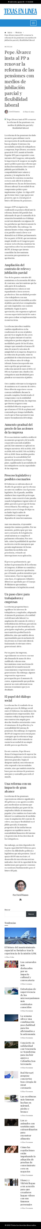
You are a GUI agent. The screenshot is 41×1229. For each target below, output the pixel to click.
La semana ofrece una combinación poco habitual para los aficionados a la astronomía (27, 1024)
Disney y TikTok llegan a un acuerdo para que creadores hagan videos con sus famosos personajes (27, 1192)
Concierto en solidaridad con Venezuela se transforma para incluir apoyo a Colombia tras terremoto (28, 1053)
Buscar (7, 910)
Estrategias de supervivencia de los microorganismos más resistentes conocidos (30, 998)
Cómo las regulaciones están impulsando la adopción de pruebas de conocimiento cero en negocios (28, 1159)
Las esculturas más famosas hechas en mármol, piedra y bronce (28, 1104)
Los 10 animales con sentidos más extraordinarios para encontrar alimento (28, 1129)
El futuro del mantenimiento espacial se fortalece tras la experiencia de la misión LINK (20, 950)
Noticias (8, 46)
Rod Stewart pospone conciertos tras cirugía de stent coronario (28, 1080)
